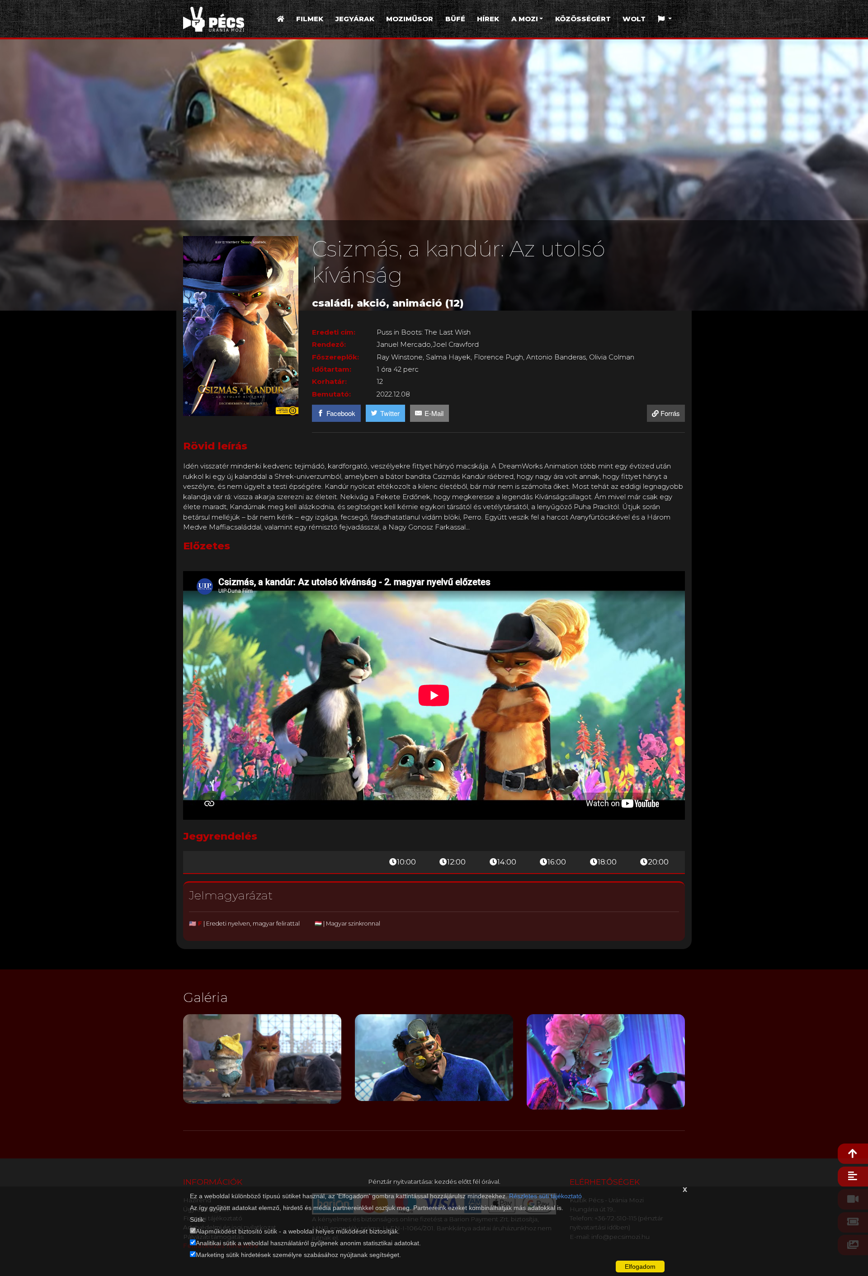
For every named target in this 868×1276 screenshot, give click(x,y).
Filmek (309, 18)
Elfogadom (640, 1266)
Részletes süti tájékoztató (545, 1196)
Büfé (455, 18)
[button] (665, 19)
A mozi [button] (524, 18)
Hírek (488, 18)
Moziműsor (409, 18)
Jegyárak (354, 18)
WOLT (634, 18)
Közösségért (583, 18)
